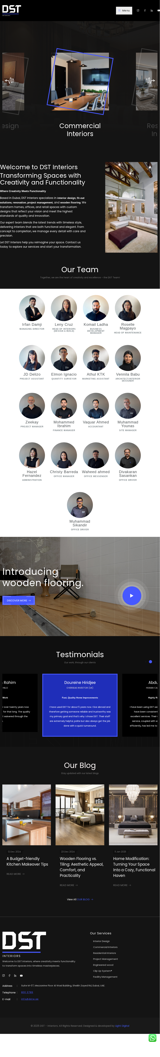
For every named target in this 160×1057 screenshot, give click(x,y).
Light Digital (122, 1026)
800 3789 (27, 992)
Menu (126, 10)
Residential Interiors (80, 129)
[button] (145, 661)
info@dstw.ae (30, 999)
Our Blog (83, 899)
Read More (14, 874)
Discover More (17, 600)
